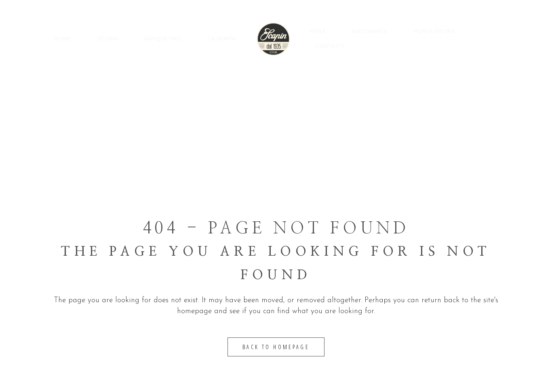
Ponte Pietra (434, 31)
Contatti (329, 46)
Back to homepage (276, 347)
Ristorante (370, 31)
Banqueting (162, 39)
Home (63, 39)
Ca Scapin (221, 39)
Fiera (318, 31)
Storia (107, 39)
